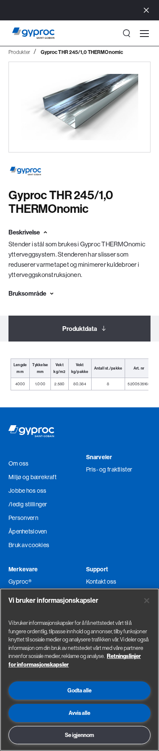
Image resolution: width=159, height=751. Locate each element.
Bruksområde (27, 293)
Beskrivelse (24, 232)
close (146, 10)
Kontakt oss (101, 581)
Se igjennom (79, 734)
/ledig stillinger (27, 504)
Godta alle (79, 690)
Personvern (23, 518)
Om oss (18, 463)
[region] (79, 669)
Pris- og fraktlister (109, 469)
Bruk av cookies (28, 545)
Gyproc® (19, 581)
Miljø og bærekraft (32, 477)
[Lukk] (146, 600)
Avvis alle (79, 712)
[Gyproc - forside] (33, 33)
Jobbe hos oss (27, 490)
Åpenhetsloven (27, 531)
